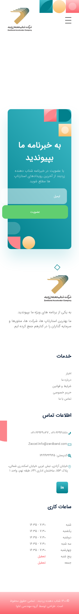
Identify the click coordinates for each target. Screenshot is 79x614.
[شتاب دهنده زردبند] (20, 19)
